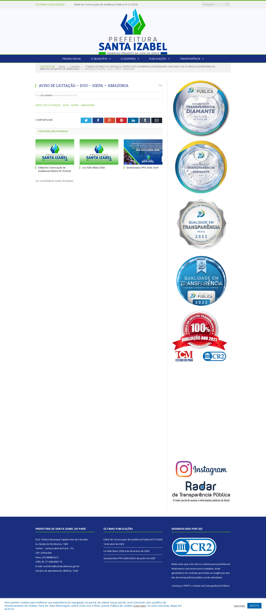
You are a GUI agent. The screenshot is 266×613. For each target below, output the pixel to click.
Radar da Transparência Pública (211, 585)
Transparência (190, 58)
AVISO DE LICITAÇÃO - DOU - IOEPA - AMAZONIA (64, 105)
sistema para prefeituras (216, 564)
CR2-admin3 (46, 95)
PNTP (187, 585)
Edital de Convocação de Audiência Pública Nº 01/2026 (54, 169)
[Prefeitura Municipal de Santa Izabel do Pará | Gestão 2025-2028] (133, 30)
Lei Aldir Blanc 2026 (85, 4)
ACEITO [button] (254, 605)
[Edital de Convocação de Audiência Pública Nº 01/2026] (54, 152)
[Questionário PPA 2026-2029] (143, 152)
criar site (193, 564)
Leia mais (139, 605)
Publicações (157, 58)
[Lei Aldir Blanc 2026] (99, 152)
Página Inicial (71, 58)
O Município (99, 58)
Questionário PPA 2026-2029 (142, 167)
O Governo (128, 58)
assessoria (196, 568)
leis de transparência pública (187, 577)
